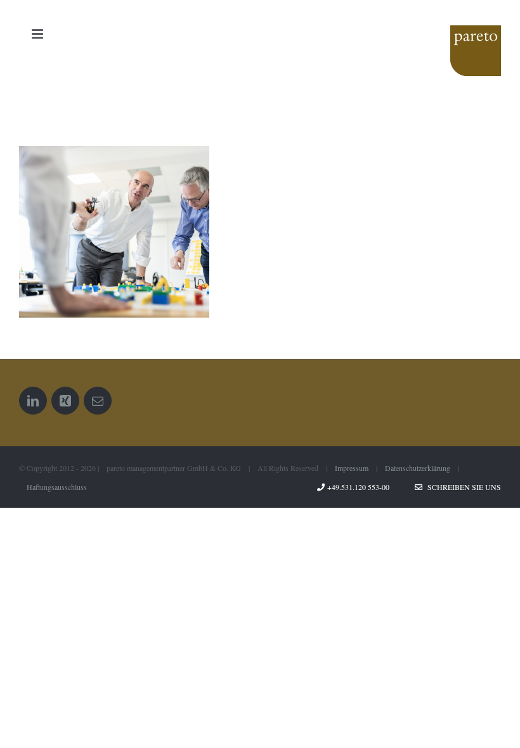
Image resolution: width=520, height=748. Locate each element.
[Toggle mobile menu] (38, 34)
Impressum (351, 468)
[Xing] (65, 401)
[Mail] (98, 401)
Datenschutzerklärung (417, 468)
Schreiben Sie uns (461, 487)
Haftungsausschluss (57, 487)
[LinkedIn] (33, 401)
